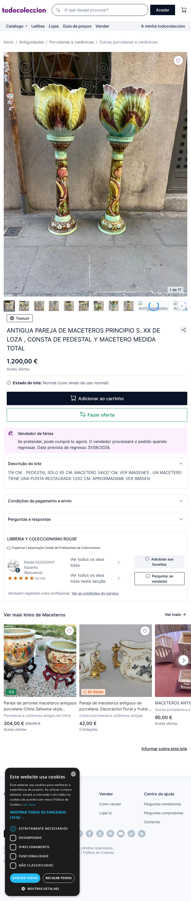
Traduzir (22, 318)
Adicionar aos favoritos (162, 561)
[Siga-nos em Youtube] (121, 833)
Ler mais (29, 804)
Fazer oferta (101, 415)
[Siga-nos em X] (100, 833)
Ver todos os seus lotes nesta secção (88, 578)
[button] (95, 464)
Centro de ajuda (159, 793)
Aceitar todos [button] (25, 878)
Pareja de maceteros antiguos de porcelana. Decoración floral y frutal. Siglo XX (113, 706)
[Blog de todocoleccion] (141, 833)
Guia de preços (77, 26)
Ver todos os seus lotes (87, 562)
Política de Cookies (98, 852)
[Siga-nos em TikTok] (131, 833)
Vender (102, 26)
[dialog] (42, 832)
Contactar (152, 822)
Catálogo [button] (15, 26)
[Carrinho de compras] (184, 10)
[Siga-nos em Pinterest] (110, 833)
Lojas (54, 26)
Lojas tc (105, 813)
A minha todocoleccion (163, 26)
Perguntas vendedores (162, 804)
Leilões (38, 26)
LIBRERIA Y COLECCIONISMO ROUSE (42, 538)
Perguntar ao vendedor (162, 578)
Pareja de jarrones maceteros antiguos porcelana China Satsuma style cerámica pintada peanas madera (40, 706)
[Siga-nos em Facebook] (89, 833)
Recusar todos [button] (59, 878)
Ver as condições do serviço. (95, 593)
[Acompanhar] (178, 60)
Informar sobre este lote (164, 748)
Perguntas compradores (163, 813)
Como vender (110, 804)
